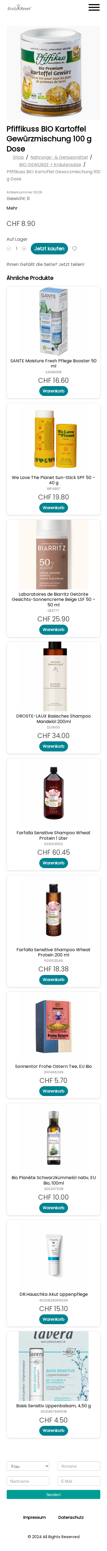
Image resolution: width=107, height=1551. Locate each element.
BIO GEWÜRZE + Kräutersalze (50, 164)
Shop (18, 157)
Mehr (12, 208)
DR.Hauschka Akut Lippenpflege (53, 1294)
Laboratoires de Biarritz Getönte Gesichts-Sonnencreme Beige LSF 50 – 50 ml (53, 599)
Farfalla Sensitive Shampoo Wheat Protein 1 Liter (53, 835)
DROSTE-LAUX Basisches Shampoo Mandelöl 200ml (53, 719)
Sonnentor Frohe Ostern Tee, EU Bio (53, 1066)
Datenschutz (71, 1517)
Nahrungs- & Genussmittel (59, 157)
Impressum (34, 1517)
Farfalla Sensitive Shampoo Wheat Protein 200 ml (53, 952)
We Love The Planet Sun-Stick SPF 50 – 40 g (53, 480)
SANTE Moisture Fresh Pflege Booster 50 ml (53, 363)
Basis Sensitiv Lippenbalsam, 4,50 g (53, 1406)
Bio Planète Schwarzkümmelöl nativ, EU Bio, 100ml (54, 1180)
